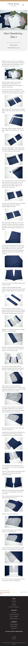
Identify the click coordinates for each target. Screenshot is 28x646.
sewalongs (14, 45)
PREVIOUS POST (5, 590)
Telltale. (14, 644)
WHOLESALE (14, 618)
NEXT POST (23, 592)
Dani (16, 61)
